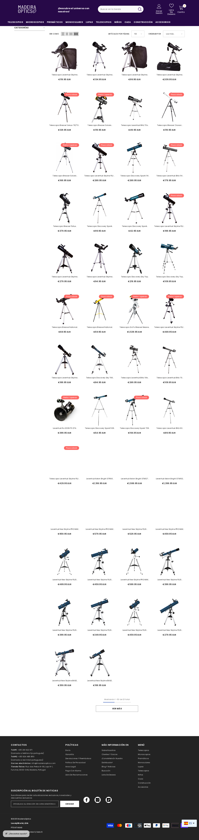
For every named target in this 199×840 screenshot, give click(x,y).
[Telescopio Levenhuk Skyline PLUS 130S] (64, 460)
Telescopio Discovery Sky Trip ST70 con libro (169, 276)
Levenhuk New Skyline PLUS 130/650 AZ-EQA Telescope (134, 529)
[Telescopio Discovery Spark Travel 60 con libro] (99, 208)
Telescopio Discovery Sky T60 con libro (99, 377)
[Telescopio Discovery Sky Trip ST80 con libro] (134, 258)
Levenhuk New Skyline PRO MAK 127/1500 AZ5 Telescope (64, 529)
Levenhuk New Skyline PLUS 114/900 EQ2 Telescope (100, 630)
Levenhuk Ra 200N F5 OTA (64, 428)
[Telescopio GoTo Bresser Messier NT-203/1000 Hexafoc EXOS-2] (134, 309)
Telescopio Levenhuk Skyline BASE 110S (64, 276)
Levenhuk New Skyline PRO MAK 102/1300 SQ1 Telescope (169, 529)
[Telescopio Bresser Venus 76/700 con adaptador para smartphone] (64, 107)
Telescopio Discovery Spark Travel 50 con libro (134, 226)
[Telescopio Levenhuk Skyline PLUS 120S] (99, 157)
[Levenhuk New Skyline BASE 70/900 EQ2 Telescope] (64, 662)
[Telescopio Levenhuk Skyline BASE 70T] (64, 359)
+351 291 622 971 (25, 750)
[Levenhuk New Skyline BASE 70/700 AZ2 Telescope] (99, 662)
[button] (63, 34)
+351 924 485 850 (26, 756)
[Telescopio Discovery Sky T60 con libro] (99, 359)
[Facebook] (86, 800)
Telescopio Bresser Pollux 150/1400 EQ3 (64, 226)
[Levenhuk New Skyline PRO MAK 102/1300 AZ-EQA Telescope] (99, 511)
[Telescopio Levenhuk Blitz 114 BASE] (169, 157)
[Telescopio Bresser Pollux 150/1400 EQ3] (64, 208)
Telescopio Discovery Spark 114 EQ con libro (134, 175)
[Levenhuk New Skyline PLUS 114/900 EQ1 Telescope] (169, 612)
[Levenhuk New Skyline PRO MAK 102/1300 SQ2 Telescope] (134, 561)
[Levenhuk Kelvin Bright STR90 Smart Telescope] (99, 460)
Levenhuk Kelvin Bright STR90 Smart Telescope (99, 478)
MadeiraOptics (24, 819)
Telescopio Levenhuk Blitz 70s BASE (134, 125)
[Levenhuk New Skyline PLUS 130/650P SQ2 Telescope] (64, 561)
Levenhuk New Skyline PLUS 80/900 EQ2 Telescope (169, 579)
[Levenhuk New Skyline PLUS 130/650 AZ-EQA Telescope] (134, 511)
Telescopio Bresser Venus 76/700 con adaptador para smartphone (64, 125)
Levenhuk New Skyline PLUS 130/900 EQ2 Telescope (100, 579)
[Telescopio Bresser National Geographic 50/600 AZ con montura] (99, 309)
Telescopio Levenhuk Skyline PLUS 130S (64, 478)
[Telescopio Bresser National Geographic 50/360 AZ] (64, 309)
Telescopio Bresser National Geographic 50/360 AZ (64, 327)
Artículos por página (118, 34)
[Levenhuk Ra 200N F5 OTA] (64, 410)
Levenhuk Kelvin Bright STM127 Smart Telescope (134, 478)
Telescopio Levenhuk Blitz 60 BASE (169, 428)
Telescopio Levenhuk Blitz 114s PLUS (134, 377)
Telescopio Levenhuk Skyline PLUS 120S (99, 175)
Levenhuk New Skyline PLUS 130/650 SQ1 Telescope (65, 630)
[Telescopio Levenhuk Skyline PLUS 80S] (169, 208)
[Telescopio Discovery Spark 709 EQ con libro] (134, 410)
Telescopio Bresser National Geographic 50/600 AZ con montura (99, 327)
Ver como (54, 34)
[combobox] (117, 9)
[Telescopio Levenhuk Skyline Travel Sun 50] (99, 258)
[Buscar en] (121, 9)
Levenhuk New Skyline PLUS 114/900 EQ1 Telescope (169, 630)
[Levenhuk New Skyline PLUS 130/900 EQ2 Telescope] (99, 561)
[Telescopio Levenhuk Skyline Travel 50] (134, 56)
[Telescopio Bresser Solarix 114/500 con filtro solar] (64, 157)
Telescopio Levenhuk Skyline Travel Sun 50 (99, 276)
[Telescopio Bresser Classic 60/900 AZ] (169, 107)
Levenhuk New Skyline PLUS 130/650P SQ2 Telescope (65, 579)
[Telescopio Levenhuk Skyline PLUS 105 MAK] (169, 309)
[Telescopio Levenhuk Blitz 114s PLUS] (134, 359)
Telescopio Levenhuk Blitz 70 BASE (169, 377)
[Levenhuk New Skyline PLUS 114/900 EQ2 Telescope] (99, 612)
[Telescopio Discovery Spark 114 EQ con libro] (134, 157)
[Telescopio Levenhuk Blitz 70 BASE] (169, 359)
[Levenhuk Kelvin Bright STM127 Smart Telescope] (134, 460)
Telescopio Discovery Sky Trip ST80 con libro (134, 276)
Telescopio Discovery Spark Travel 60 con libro (99, 226)
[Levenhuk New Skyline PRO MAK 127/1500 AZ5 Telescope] (64, 511)
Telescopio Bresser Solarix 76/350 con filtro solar (99, 125)
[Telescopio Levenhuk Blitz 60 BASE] (169, 410)
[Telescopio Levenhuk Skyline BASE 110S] (64, 258)
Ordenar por (154, 34)
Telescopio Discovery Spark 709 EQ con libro (134, 428)
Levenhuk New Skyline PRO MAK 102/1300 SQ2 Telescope (134, 579)
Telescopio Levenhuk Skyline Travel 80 (169, 74)
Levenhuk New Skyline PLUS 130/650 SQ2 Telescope (135, 630)
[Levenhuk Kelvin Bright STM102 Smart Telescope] (169, 460)
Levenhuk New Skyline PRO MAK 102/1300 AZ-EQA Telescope (99, 529)
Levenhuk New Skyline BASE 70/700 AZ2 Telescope (99, 680)
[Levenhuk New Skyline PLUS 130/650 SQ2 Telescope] (134, 612)
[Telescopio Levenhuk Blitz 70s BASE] (134, 107)
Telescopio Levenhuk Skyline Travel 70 (64, 74)
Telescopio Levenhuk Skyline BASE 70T (64, 377)
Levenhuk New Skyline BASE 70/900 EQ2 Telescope (64, 680)
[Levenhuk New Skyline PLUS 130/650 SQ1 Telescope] (64, 612)
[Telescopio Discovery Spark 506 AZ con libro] (99, 410)
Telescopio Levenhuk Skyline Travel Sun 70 (99, 74)
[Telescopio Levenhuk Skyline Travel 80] (169, 56)
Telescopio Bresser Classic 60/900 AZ (169, 125)
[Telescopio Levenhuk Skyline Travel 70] (64, 56)
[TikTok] (109, 800)
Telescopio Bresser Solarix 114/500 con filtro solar (64, 175)
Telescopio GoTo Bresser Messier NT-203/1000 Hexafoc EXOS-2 (134, 327)
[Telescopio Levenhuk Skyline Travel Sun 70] (99, 56)
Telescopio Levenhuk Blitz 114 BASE (169, 175)
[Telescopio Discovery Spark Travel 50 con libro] (134, 208)
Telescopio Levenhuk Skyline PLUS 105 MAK (169, 327)
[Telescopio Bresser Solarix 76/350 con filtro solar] (99, 107)
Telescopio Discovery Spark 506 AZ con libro (99, 428)
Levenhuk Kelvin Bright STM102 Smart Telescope (169, 478)
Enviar (70, 803)
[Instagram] (98, 800)
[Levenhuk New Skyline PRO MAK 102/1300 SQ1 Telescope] (169, 511)
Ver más (117, 708)
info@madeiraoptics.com (44, 763)
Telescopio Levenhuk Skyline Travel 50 (134, 74)
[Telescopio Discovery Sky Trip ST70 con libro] (169, 258)
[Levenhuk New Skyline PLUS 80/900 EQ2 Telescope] (169, 561)
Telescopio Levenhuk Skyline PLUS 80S (169, 226)
